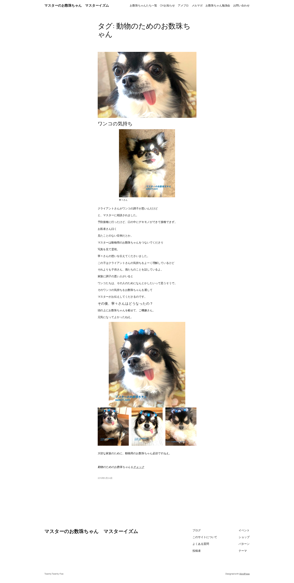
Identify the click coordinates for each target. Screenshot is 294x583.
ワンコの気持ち (115, 123)
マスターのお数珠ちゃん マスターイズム (76, 5)
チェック (138, 467)
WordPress (244, 573)
